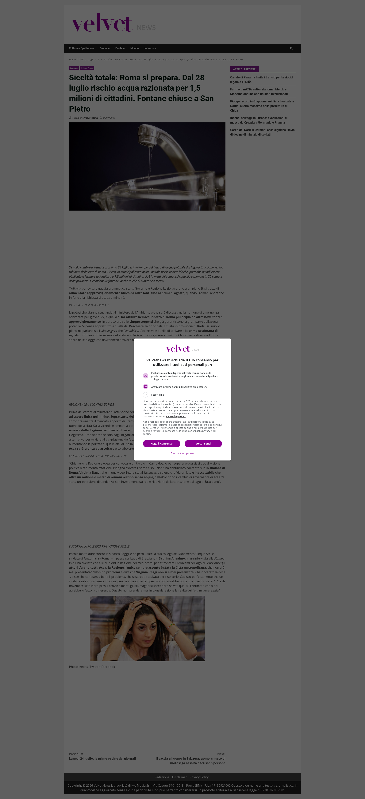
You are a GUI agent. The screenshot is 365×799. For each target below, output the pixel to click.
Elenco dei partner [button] (176, 416)
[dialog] (182, 399)
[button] (182, 395)
